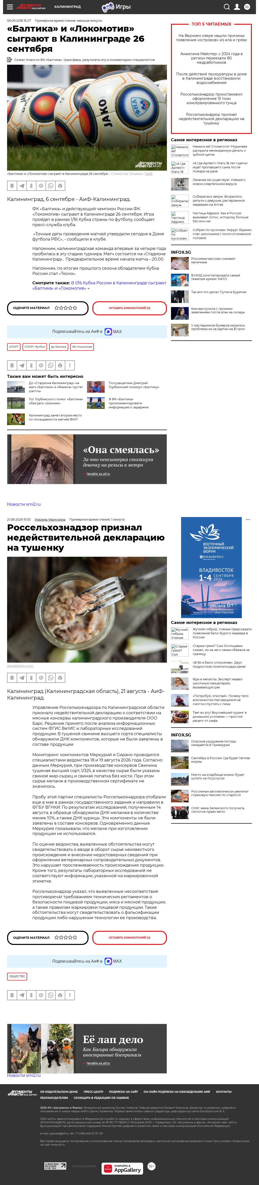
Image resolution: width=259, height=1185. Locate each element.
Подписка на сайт (123, 1092)
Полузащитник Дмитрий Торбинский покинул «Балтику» (134, 385)
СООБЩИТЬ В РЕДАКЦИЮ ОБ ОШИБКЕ (101, 1098)
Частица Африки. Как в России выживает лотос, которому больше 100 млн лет (220, 217)
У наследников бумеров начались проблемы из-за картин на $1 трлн (218, 327)
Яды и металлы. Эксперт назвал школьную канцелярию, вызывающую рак (218, 683)
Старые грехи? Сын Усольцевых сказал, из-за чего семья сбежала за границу (221, 650)
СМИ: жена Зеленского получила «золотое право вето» (217, 810)
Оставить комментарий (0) (129, 308)
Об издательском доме (59, 1092)
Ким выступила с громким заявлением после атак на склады (218, 310)
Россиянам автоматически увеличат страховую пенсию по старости (220, 793)
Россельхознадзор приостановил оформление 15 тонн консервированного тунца (211, 98)
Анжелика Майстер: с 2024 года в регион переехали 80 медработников (211, 58)
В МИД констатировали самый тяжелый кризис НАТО (215, 277)
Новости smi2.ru (24, 504)
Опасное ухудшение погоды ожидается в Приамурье (213, 743)
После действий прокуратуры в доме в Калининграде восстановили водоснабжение (211, 78)
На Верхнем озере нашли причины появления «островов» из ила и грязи (211, 38)
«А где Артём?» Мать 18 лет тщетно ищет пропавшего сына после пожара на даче (220, 167)
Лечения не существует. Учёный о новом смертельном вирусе (219, 182)
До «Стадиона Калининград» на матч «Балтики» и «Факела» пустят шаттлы (56, 387)
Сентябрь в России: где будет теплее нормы (220, 759)
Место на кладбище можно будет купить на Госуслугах (217, 776)
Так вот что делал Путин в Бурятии (218, 292)
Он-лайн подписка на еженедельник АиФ (177, 1092)
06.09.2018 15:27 (19, 20)
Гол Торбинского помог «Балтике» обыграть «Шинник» (56, 401)
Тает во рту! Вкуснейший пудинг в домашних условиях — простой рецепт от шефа (220, 717)
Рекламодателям (54, 1098)
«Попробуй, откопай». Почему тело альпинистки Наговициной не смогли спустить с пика (221, 700)
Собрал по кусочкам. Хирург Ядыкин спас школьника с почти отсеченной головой (222, 234)
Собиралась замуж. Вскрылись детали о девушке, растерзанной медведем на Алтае (219, 200)
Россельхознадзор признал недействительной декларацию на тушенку (211, 118)
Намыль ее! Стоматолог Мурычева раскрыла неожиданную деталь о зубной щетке (220, 150)
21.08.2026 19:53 (19, 519)
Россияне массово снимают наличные (213, 260)
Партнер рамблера (84, 1166)
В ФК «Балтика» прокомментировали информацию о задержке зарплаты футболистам (117, 405)
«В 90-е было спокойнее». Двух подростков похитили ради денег (219, 664)
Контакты (223, 1092)
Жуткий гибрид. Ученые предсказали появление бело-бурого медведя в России (222, 633)
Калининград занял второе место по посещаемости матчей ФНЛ (55, 417)
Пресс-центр (93, 1092)
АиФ (149, 174)
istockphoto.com (20, 666)
